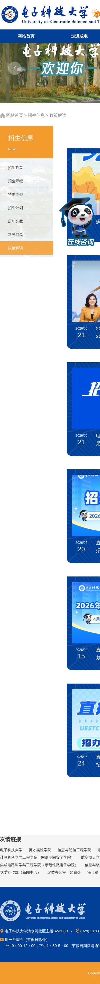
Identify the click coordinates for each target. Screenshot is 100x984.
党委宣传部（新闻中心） (20, 872)
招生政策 (15, 167)
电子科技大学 (11, 850)
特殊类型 (15, 194)
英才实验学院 (40, 850)
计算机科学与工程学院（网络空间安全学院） (37, 857)
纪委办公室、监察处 (64, 872)
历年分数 (15, 221)
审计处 (93, 872)
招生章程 (15, 181)
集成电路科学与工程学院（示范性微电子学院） (39, 865)
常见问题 (15, 234)
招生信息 (36, 115)
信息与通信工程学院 (74, 850)
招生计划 (15, 208)
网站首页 (14, 115)
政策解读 (57, 115)
